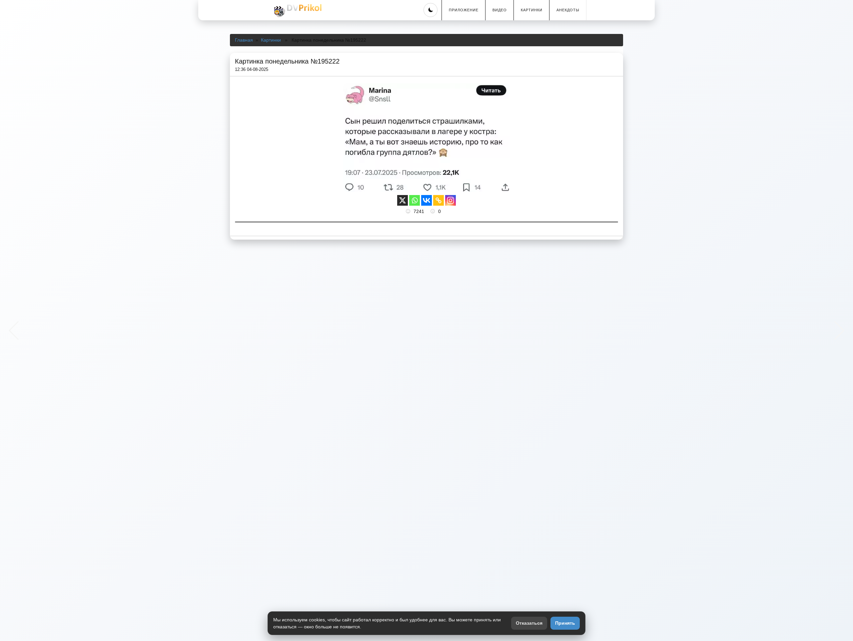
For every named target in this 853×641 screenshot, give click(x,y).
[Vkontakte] (426, 200)
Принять (565, 623)
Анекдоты (567, 10)
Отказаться (529, 623)
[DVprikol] (297, 10)
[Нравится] (409, 211)
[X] (402, 200)
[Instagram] (450, 200)
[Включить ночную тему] (430, 10)
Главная (244, 40)
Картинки (531, 10)
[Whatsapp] (414, 200)
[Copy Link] (438, 200)
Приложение (463, 10)
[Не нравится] (433, 211)
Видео (499, 10)
